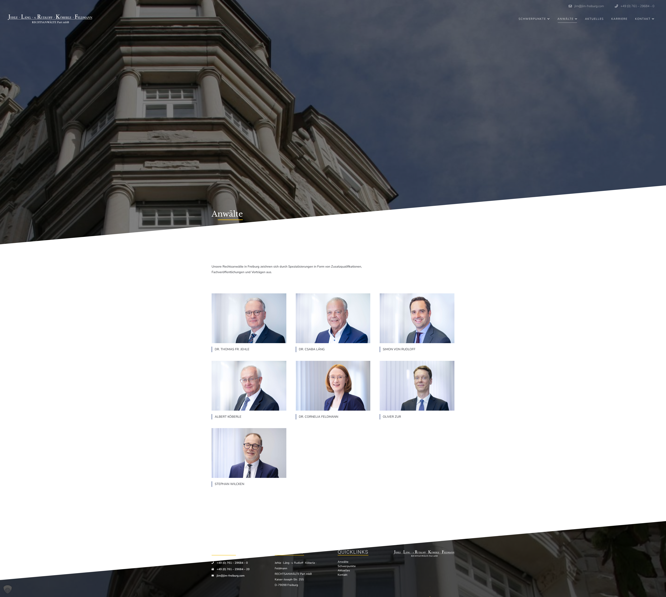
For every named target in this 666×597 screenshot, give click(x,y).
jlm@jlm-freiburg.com (231, 576)
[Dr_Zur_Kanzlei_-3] (417, 386)
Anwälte (343, 562)
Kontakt (342, 575)
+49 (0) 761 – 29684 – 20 (233, 569)
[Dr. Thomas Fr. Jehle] (249, 318)
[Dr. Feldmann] (333, 386)
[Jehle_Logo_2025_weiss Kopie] (50, 19)
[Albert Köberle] (249, 386)
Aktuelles (344, 570)
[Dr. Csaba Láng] (333, 318)
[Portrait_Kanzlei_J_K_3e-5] (249, 453)
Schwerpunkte (347, 566)
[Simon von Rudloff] (417, 318)
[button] (548, 18)
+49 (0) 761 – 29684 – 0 (232, 563)
